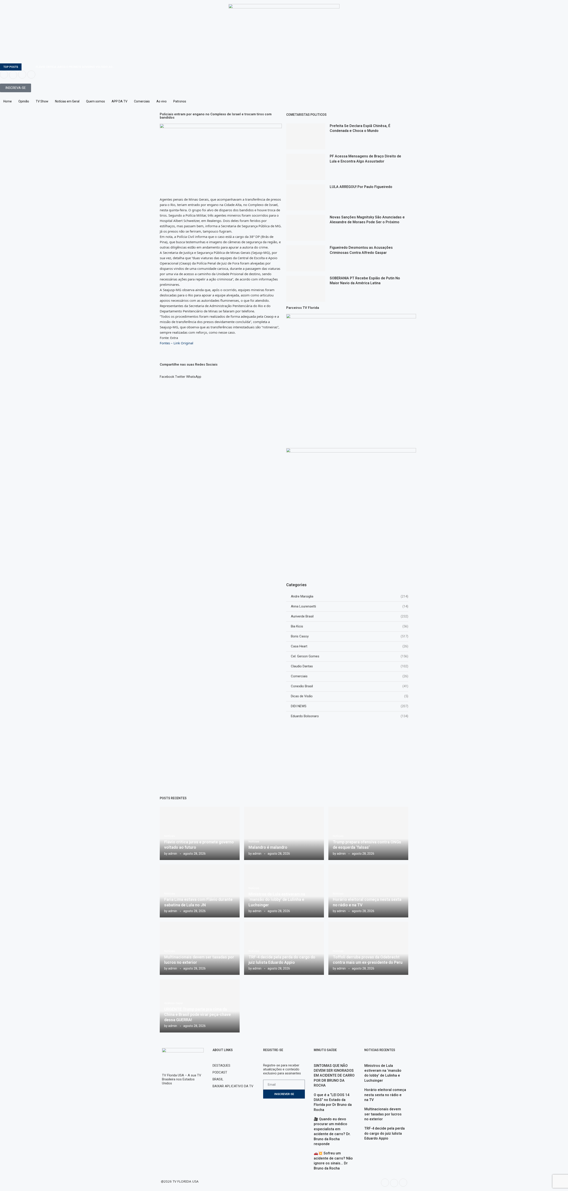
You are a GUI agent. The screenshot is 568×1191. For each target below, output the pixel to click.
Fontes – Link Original (176, 343)
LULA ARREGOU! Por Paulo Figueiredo (361, 187)
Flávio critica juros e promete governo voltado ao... (75, 67)
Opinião (23, 101)
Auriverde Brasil (349, 616)
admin (172, 853)
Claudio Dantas (349, 666)
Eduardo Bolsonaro (349, 716)
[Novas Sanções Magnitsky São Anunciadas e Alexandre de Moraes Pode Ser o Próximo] (305, 228)
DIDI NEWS (349, 706)
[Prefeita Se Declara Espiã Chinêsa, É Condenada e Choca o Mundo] (305, 136)
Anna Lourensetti (349, 606)
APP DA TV (119, 101)
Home (7, 101)
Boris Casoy (349, 636)
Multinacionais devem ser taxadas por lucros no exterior (383, 1114)
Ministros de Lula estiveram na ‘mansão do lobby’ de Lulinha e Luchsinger (276, 899)
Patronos (179, 101)
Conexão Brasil (349, 686)
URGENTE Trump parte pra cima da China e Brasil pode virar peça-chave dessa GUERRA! (197, 1014)
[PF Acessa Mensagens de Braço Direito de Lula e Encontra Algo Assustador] (305, 167)
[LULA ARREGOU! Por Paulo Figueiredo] (305, 197)
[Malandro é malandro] (284, 833)
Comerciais (142, 101)
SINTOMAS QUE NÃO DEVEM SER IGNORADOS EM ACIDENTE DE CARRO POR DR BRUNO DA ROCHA (334, 1076)
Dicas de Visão (349, 696)
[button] (167, 375)
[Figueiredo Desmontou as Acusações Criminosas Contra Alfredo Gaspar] (305, 258)
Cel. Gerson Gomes (349, 656)
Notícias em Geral (67, 101)
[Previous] (25, 67)
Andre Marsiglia (349, 596)
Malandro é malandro (267, 847)
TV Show (42, 101)
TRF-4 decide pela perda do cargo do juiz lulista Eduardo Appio (384, 1133)
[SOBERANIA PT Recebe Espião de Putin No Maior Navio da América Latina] (305, 289)
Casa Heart (349, 646)
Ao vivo (161, 101)
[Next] (31, 67)
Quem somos (95, 101)
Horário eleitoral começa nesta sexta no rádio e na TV (385, 1095)
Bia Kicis (349, 626)
